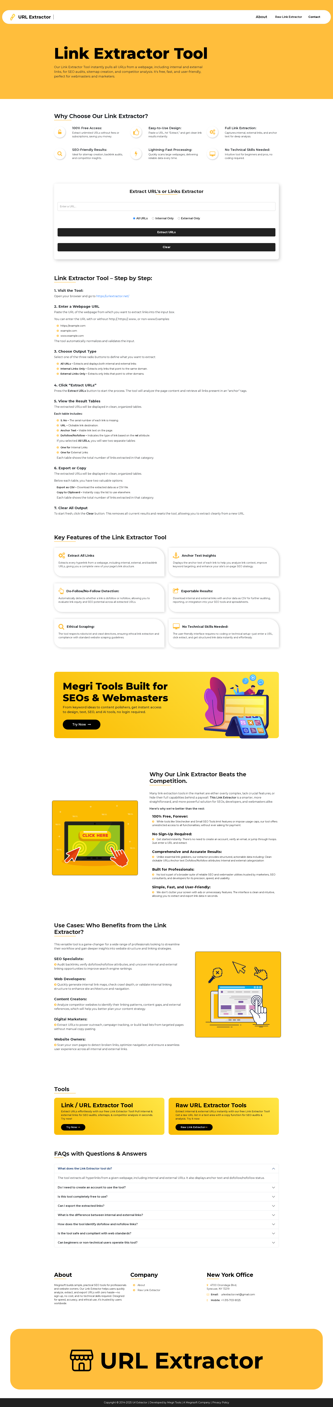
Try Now (79, 724)
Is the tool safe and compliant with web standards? (94, 1233)
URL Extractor (34, 17)
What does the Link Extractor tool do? (85, 1168)
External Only (190, 218)
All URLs (142, 218)
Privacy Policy (220, 1402)
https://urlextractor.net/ (112, 296)
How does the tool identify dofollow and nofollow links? (98, 1224)
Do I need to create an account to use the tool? (92, 1187)
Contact (314, 17)
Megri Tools (174, 1402)
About (261, 17)
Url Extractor (139, 1402)
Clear (166, 247)
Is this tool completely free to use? (83, 1196)
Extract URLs (166, 232)
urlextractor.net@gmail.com (238, 1294)
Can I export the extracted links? (81, 1205)
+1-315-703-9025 (231, 1300)
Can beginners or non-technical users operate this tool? (98, 1242)
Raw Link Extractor (288, 17)
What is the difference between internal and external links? (100, 1215)
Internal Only (164, 218)
